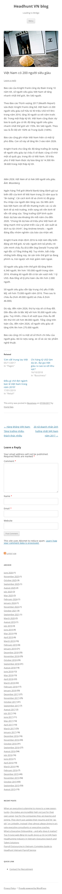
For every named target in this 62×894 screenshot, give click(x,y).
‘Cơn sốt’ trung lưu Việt (16, 359)
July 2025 (8, 591)
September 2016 (11, 747)
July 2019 (8, 625)
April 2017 (8, 724)
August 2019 (9, 622)
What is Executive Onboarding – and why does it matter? (30, 831)
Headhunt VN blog (31, 6)
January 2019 (10, 648)
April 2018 (8, 679)
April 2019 (8, 637)
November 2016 (11, 739)
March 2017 (9, 728)
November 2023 (11, 606)
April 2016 (8, 762)
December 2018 (11, 652)
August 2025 (9, 587)
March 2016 (9, 766)
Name (8, 496)
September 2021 (11, 614)
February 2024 (10, 599)
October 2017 (10, 701)
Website (8, 520)
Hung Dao (8, 406)
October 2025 (10, 580)
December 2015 (11, 774)
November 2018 (11, 656)
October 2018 (10, 660)
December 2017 (11, 694)
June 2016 (8, 758)
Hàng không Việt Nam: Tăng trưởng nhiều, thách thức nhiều (17, 431)
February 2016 (10, 770)
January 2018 (10, 690)
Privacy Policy (10, 888)
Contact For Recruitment (21, 869)
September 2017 (11, 705)
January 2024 (10, 603)
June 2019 (8, 629)
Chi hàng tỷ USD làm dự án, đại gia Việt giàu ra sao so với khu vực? (42, 364)
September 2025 (11, 584)
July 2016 (8, 755)
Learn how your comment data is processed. (30, 541)
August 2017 (9, 709)
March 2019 (9, 641)
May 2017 (8, 720)
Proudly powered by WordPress (32, 888)
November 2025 (11, 576)
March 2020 (9, 618)
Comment (10, 461)
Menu (31, 21)
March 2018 (9, 682)
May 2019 (8, 633)
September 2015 (11, 785)
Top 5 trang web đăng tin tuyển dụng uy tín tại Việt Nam (30, 835)
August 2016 (9, 751)
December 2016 (11, 736)
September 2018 (11, 663)
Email (8, 508)
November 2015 (11, 777)
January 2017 (10, 732)
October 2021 (10, 610)
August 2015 (9, 789)
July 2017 (8, 713)
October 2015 (10, 781)
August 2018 (9, 667)
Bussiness (31, 403)
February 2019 (10, 644)
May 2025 (8, 595)
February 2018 (10, 686)
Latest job (11, 553)
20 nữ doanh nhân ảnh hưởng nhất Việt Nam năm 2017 (46, 431)
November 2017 (11, 698)
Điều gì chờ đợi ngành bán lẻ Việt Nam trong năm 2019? (16, 384)
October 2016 (10, 743)
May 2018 (8, 675)
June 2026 (8, 572)
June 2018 (8, 671)
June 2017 (8, 717)
